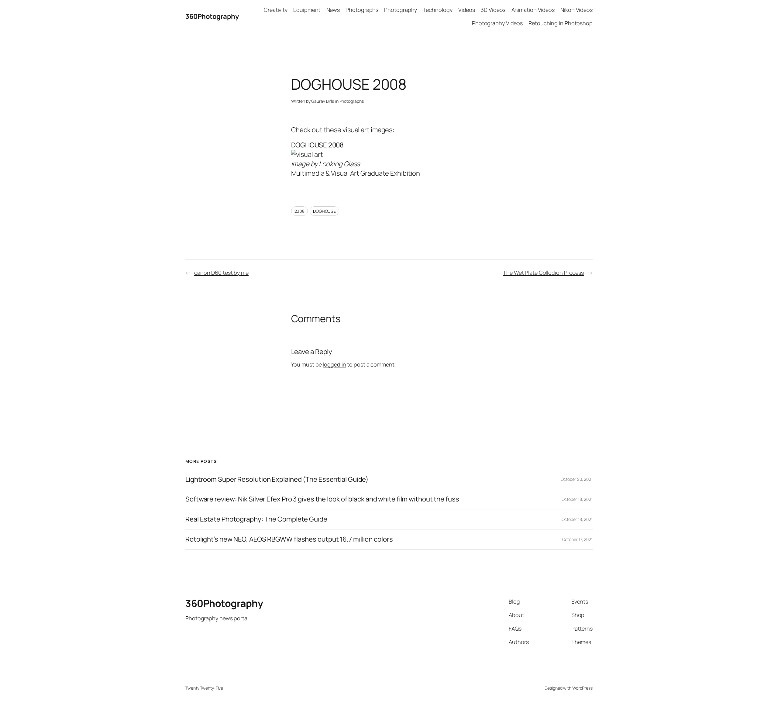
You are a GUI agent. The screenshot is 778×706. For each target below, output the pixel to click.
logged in (334, 364)
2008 (299, 211)
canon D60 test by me (221, 272)
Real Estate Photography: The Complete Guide (256, 519)
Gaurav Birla (322, 101)
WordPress (582, 688)
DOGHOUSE (324, 211)
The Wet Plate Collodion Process (543, 272)
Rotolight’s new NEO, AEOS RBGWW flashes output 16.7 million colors (289, 539)
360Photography (212, 16)
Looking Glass (339, 163)
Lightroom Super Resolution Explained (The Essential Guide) (276, 479)
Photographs (351, 101)
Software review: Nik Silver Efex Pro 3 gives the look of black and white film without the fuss (322, 499)
